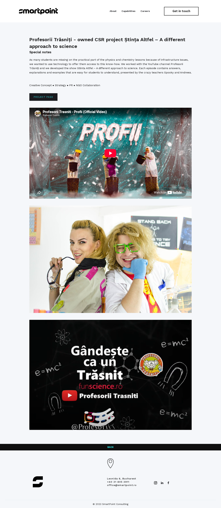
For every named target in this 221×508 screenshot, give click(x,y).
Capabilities (128, 11)
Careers (145, 11)
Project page (43, 97)
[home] (38, 11)
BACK (110, 447)
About (113, 11)
